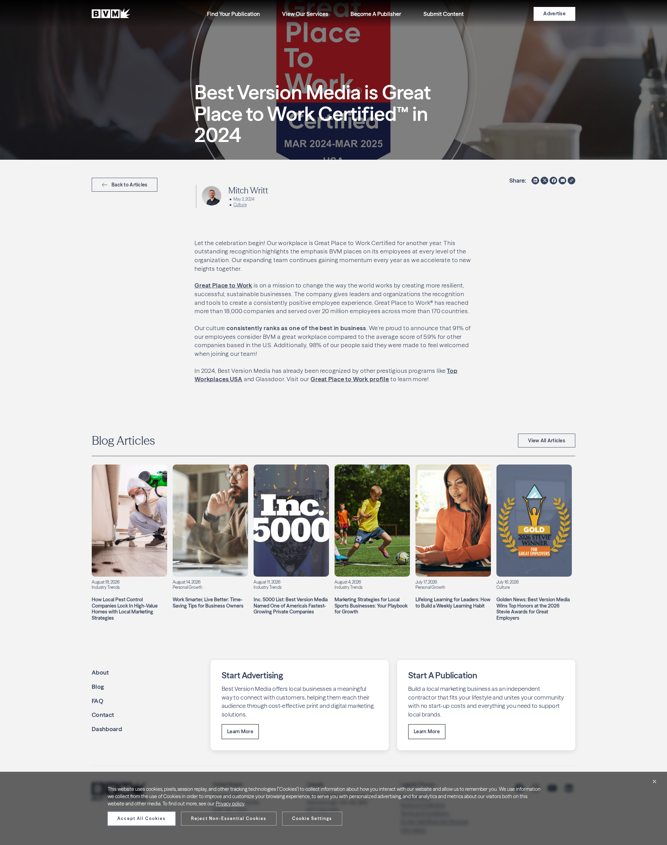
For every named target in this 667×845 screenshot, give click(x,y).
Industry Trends (106, 587)
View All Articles (546, 440)
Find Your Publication (233, 13)
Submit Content (443, 13)
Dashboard (107, 729)
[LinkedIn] (535, 180)
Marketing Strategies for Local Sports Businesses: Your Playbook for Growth (371, 605)
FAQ (97, 700)
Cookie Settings (312, 818)
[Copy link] (571, 180)
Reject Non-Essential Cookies (228, 818)
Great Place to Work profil (348, 379)
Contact (103, 714)
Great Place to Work (223, 285)
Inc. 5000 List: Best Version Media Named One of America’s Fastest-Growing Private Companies (291, 605)
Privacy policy (230, 804)
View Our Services (305, 13)
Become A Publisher (376, 13)
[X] (544, 180)
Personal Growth (188, 587)
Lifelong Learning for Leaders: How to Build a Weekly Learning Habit (453, 602)
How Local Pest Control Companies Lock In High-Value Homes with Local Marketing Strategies (125, 608)
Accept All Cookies (141, 818)
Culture (240, 204)
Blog (98, 686)
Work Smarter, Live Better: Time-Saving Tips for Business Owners (208, 602)
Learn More (240, 731)
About (100, 672)
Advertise (554, 13)
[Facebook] (553, 180)
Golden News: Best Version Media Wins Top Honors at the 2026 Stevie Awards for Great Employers (533, 608)
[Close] (654, 781)
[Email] (562, 180)
